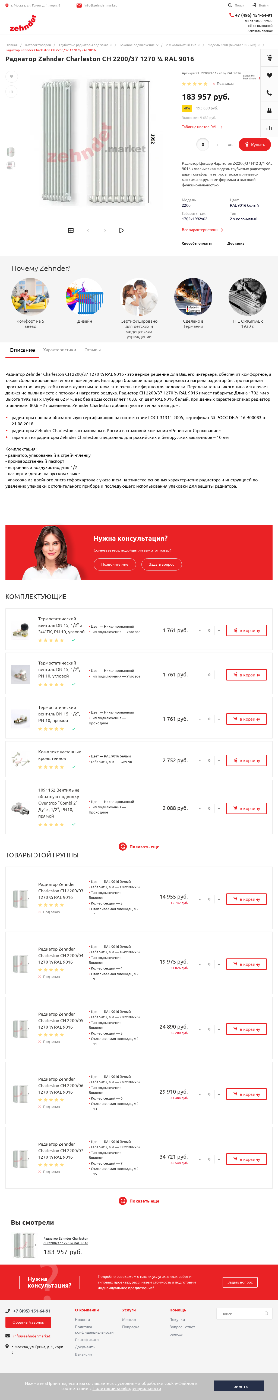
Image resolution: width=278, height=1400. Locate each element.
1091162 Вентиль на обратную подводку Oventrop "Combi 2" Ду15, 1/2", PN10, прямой (58, 803)
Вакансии (83, 1354)
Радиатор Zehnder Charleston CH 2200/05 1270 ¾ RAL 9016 (60, 1020)
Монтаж (129, 1319)
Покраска (130, 1327)
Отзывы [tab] (92, 349)
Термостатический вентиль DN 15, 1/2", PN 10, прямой (59, 714)
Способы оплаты (197, 243)
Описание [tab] (22, 350)
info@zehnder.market (100, 5)
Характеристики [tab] (59, 349)
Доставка (235, 243)
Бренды (176, 1334)
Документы (85, 1347)
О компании (87, 1310)
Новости (82, 1319)
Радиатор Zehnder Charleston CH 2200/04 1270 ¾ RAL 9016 (60, 955)
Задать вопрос (161, 564)
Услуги (129, 1310)
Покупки (177, 1319)
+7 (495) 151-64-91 (254, 15)
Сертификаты (87, 1339)
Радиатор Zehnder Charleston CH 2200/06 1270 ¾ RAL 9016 (60, 1085)
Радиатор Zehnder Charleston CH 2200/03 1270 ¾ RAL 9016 (60, 891)
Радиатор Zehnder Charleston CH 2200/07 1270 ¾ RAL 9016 (60, 1150)
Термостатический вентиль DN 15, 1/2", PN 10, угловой (59, 669)
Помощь (177, 1310)
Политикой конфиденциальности (127, 1388)
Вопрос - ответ (182, 1327)
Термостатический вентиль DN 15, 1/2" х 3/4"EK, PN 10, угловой (61, 625)
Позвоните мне (114, 564)
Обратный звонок (28, 1322)
